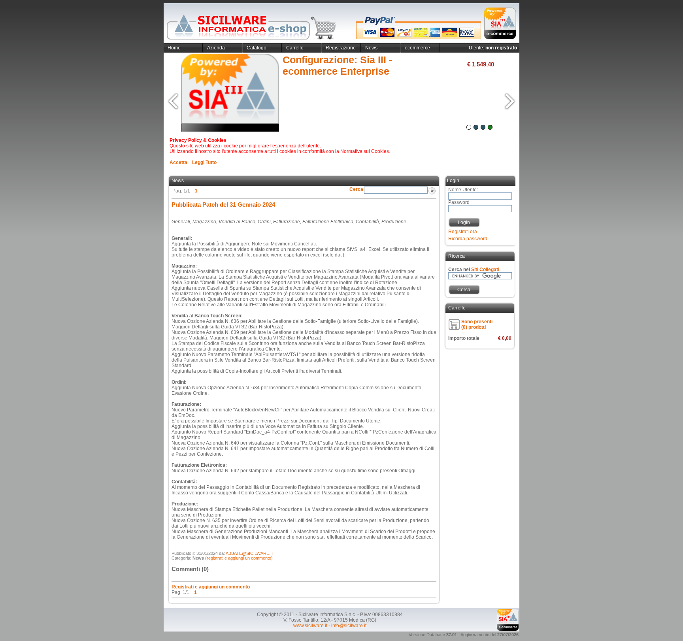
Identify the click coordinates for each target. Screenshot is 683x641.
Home (174, 48)
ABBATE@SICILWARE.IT (250, 553)
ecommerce (417, 48)
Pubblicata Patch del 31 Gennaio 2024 (223, 204)
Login (464, 222)
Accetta (178, 162)
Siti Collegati (485, 269)
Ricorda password (467, 238)
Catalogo (256, 48)
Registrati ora (462, 231)
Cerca (463, 289)
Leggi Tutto (204, 162)
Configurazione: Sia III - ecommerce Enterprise (337, 65)
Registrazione (341, 48)
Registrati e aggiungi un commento (211, 587)
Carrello (295, 48)
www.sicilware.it (310, 625)
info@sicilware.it (348, 625)
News (371, 48)
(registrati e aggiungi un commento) (239, 558)
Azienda (216, 48)
